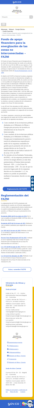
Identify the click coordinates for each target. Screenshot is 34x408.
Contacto (22, 391)
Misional (11, 29)
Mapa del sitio (14, 391)
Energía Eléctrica (20, 29)
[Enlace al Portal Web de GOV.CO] (17, 2)
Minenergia (4, 29)
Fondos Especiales (8, 31)
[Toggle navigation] (3, 24)
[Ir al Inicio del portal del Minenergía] (17, 335)
